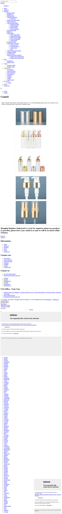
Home (5, 8)
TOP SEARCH (5, 301)
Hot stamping (10, 74)
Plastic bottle (10, 33)
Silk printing (10, 69)
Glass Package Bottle (12, 23)
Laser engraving (11, 71)
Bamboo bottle (11, 13)
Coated (9, 78)
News (5, 59)
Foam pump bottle (15, 34)
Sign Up (3, 236)
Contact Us (7, 85)
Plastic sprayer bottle (15, 37)
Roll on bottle (13, 27)
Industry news (10, 62)
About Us (6, 10)
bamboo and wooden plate (17, 58)
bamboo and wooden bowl (17, 56)
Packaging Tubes (11, 42)
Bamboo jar (10, 14)
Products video (11, 66)
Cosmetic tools (11, 53)
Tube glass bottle (14, 29)
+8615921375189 (5, 305)
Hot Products (48, 299)
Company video (11, 65)
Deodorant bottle (14, 24)
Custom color (10, 80)
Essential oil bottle (11, 30)
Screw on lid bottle (15, 39)
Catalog (9, 82)
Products (6, 11)
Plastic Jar (9, 32)
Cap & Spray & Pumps (13, 43)
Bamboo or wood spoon (13, 20)
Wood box (13, 18)
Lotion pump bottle (15, 36)
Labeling (9, 75)
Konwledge (10, 61)
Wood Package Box (12, 17)
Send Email (4, 304)
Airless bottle (13, 40)
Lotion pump (13, 48)
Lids (11, 49)
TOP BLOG (55, 299)
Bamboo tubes (10, 15)
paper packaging (11, 21)
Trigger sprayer (14, 45)
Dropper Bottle (14, 26)
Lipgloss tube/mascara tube (14, 50)
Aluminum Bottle (11, 52)
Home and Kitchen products (14, 55)
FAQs (5, 84)
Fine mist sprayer (14, 46)
